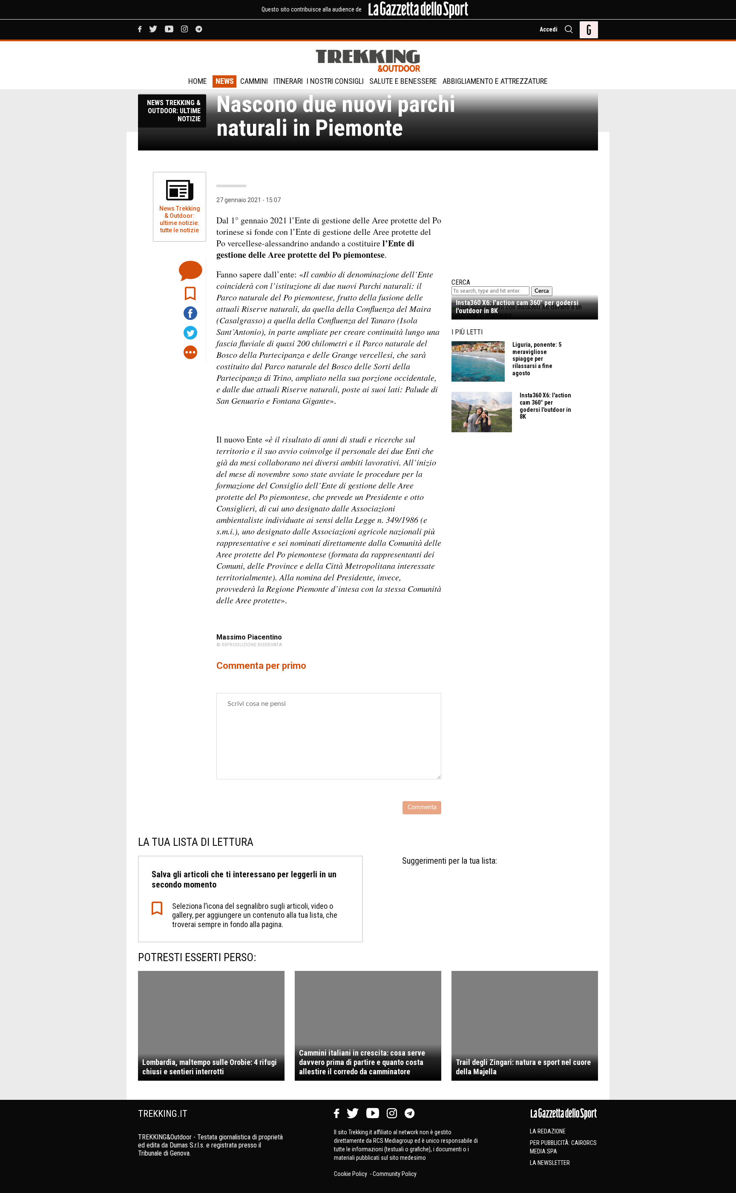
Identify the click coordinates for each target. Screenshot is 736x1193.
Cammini (254, 81)
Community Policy (395, 1173)
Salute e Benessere (403, 81)
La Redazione (548, 1131)
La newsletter (550, 1162)
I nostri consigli (335, 81)
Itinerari (288, 81)
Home (197, 81)
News (225, 81)
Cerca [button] (542, 291)
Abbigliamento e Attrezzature (495, 81)
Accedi (549, 29)
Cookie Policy (351, 1173)
